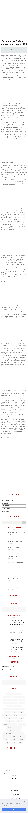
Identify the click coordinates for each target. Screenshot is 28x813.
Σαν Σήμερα (6, 506)
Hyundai (8, 718)
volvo (8, 742)
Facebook (15, 791)
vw (14, 742)
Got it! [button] (14, 809)
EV (17, 709)
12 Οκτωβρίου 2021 (14, 626)
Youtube (15, 795)
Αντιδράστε (6, 509)
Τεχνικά (8, 770)
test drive (13, 739)
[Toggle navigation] (26, 2)
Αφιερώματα (6, 503)
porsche (10, 730)
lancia (19, 721)
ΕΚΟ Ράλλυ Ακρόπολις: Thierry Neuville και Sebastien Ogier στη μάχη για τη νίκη (17, 564)
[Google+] (11, 683)
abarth (9, 693)
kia (21, 718)
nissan (9, 727)
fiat (15, 712)
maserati (6, 724)
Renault (20, 733)
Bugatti (21, 700)
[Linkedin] (14, 683)
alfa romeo (8, 697)
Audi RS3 (7, 437)
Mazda (13, 724)
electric (18, 706)
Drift (21, 703)
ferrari (8, 712)
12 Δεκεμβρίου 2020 (14, 634)
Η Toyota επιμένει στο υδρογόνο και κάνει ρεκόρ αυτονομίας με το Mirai (17, 622)
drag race (13, 703)
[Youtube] (14, 610)
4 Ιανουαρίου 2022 (14, 643)
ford (21, 712)
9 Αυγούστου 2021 (14, 651)
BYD (6, 703)
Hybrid (22, 715)
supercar (21, 736)
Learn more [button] (5, 805)
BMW (14, 700)
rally (18, 730)
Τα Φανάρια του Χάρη (9, 500)
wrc (20, 742)
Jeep (15, 718)
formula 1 (6, 715)
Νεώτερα (4, 770)
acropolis (17, 693)
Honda (15, 715)
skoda (5, 736)
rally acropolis (10, 733)
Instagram (15, 799)
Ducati (9, 706)
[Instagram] (17, 610)
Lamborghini (10, 721)
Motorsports (6, 512)
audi (22, 697)
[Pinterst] (23, 683)
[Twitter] (8, 683)
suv (6, 739)
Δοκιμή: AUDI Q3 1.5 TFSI (13, 547)
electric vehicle (9, 709)
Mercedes (22, 724)
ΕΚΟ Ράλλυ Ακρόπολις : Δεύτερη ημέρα (17, 578)
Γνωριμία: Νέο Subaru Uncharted (15, 571)
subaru (13, 736)
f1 (22, 709)
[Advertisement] (14, 20)
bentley (7, 700)
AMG (16, 697)
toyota (21, 739)
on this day (17, 727)
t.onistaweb (10, 669)
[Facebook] (11, 610)
